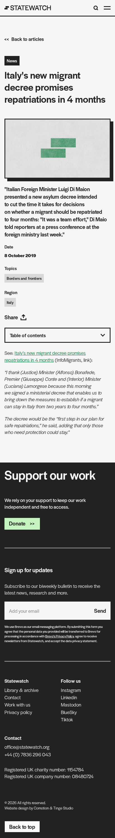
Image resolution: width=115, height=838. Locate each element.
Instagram (71, 690)
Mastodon (71, 704)
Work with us (17, 704)
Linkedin (69, 697)
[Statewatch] (27, 7)
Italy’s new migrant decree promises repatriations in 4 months (45, 356)
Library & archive (21, 690)
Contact (12, 697)
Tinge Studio (63, 808)
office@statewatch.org (26, 746)
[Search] (96, 8)
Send (100, 610)
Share (11, 317)
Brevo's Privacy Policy (59, 636)
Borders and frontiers (24, 278)
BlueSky (69, 712)
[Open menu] (107, 7)
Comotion (41, 808)
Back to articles (27, 39)
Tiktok (67, 719)
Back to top (22, 826)
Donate (17, 523)
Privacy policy (18, 712)
